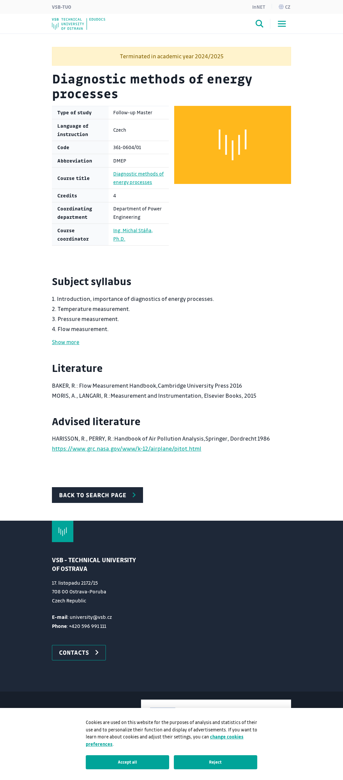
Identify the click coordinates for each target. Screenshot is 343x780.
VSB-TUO (61, 7)
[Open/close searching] (260, 25)
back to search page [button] (92, 495)
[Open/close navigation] (282, 24)
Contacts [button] (74, 652)
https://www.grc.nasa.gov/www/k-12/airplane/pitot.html (126, 448)
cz (287, 7)
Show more (65, 341)
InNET (258, 7)
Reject (215, 762)
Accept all (127, 762)
